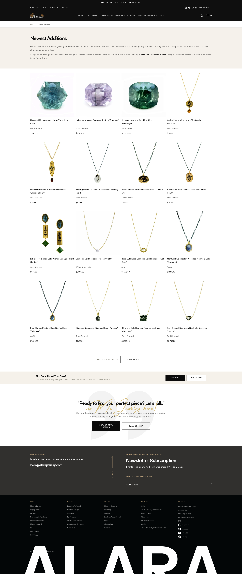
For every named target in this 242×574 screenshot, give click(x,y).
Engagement (34, 510)
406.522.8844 (204, 7)
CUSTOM (131, 16)
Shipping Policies (184, 514)
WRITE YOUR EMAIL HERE (139, 476)
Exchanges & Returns (186, 517)
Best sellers (34, 531)
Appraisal (70, 513)
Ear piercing (71, 517)
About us (54, 8)
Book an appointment (112, 517)
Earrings (33, 513)
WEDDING (106, 16)
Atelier (65, 8)
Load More (133, 359)
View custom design (106, 426)
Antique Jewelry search (76, 524)
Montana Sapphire (37, 521)
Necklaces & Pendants (38, 517)
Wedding (107, 510)
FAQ (179, 521)
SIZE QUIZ (175, 378)
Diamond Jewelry (36, 524)
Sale (31, 528)
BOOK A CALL (196, 378)
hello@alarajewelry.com (46, 465)
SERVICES (119, 16)
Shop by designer (110, 506)
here (44, 58)
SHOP (80, 16)
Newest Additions (44, 24)
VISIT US (144, 501)
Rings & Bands (35, 506)
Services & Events (38, 8)
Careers (107, 528)
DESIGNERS (92, 16)
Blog (161, 16)
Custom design (73, 510)
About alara (108, 524)
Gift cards (34, 535)
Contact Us (182, 510)
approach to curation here (152, 54)
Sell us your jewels (74, 521)
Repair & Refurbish (74, 506)
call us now (136, 426)
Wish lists (71, 528)
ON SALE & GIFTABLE (146, 16)
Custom (107, 513)
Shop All (32, 24)
